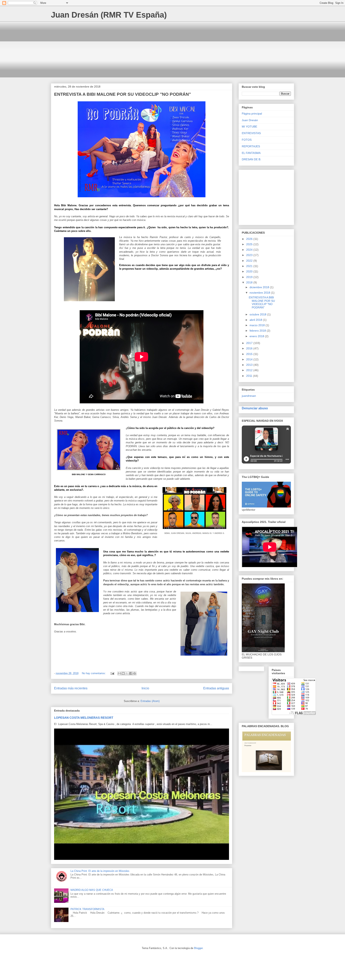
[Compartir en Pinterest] (135, 673)
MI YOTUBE (249, 126)
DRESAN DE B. (251, 159)
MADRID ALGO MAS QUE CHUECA (91, 889)
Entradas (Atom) (150, 701)
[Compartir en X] (127, 673)
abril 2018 (256, 319)
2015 (249, 354)
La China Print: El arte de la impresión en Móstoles (99, 870)
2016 (249, 348)
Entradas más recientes (70, 688)
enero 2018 (257, 336)
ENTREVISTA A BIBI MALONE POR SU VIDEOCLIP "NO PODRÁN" (122, 94)
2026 (249, 238)
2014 (249, 359)
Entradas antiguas (216, 688)
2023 (249, 255)
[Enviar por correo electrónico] (119, 673)
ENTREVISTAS (251, 133)
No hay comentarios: (94, 673)
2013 (249, 364)
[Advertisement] (170, 49)
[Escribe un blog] (123, 673)
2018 (249, 282)
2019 (249, 277)
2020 (249, 271)
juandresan (249, 395)
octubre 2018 (258, 314)
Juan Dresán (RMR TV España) (109, 14)
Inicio (145, 688)
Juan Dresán (250, 120)
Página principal (252, 113)
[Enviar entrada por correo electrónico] (112, 673)
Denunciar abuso (255, 408)
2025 (249, 244)
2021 (249, 266)
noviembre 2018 (260, 292)
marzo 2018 (258, 325)
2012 (249, 370)
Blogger (198, 948)
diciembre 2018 (260, 287)
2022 (249, 260)
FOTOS (247, 139)
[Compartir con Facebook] (131, 673)
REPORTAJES (251, 146)
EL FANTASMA (251, 153)
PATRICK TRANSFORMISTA (87, 909)
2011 (249, 375)
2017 (249, 343)
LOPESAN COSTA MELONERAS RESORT (83, 717)
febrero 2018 (258, 330)
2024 (249, 249)
